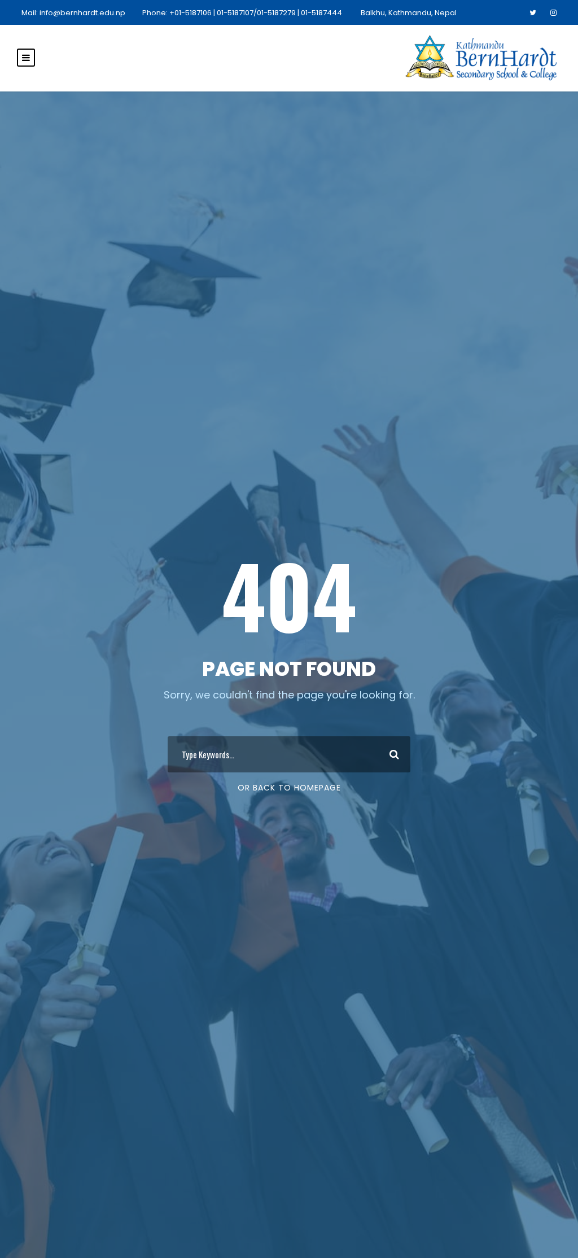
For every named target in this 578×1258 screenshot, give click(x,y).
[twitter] (532, 12)
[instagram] (553, 12)
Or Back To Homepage (289, 787)
